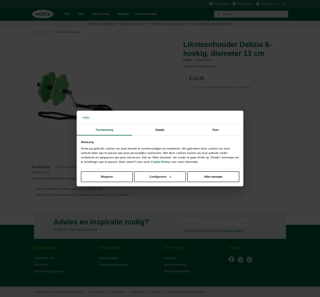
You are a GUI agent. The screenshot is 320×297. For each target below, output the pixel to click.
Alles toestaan (213, 176)
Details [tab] (160, 129)
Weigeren (107, 176)
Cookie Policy (160, 161)
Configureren (157, 176)
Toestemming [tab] (104, 129)
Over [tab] (215, 129)
